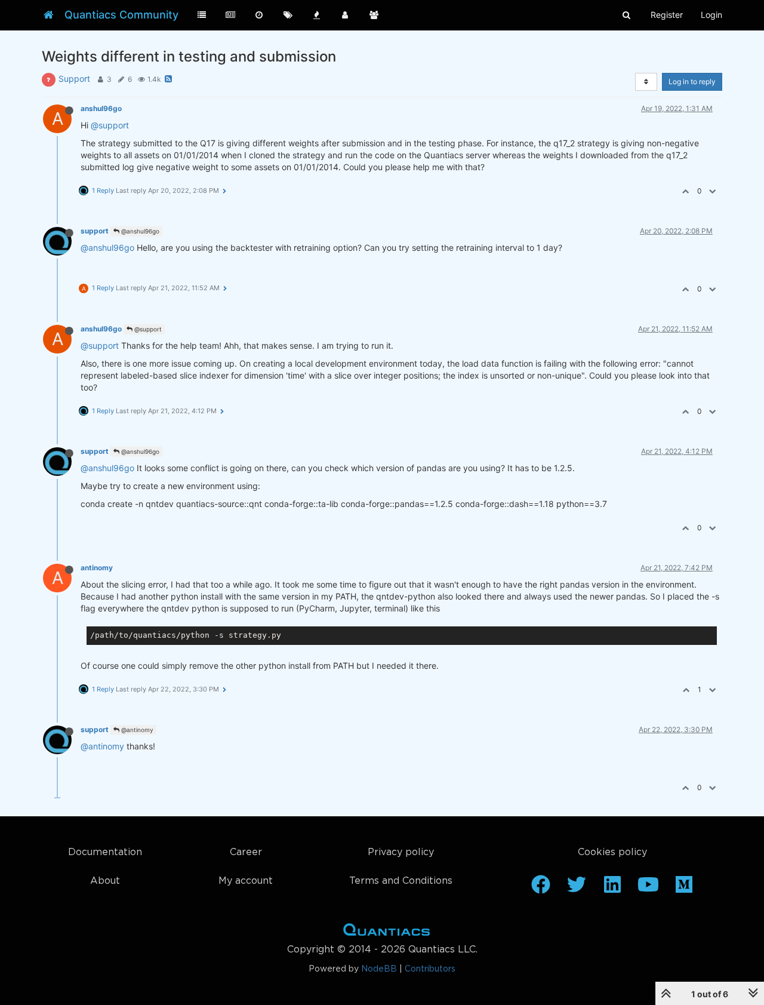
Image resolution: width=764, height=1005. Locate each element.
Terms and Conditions (400, 881)
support (95, 230)
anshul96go (101, 108)
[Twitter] (576, 888)
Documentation (105, 852)
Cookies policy (612, 852)
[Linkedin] (612, 888)
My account (245, 881)
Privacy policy (401, 852)
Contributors (430, 969)
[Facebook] (541, 888)
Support (74, 78)
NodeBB (379, 969)
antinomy (97, 567)
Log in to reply (692, 81)
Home (386, 932)
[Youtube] (648, 888)
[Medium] (684, 888)
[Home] (48, 15)
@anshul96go (139, 231)
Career (246, 852)
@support (110, 125)
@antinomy (136, 729)
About (105, 881)
